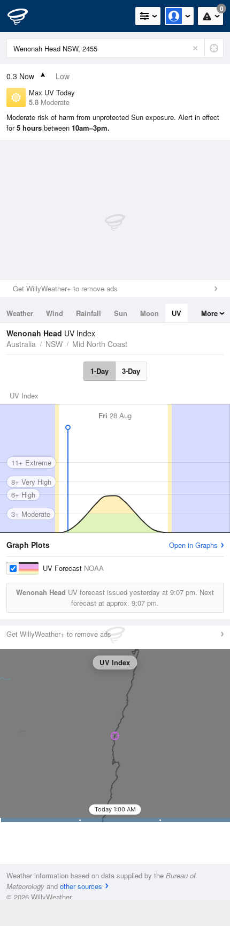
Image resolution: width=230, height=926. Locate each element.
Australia (21, 343)
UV (176, 313)
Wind (54, 313)
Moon (149, 313)
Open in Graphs (193, 545)
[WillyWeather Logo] (24, 16)
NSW (54, 343)
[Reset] (195, 48)
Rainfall (88, 313)
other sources (81, 886)
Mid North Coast (99, 343)
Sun (120, 313)
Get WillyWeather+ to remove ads (65, 288)
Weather (19, 313)
